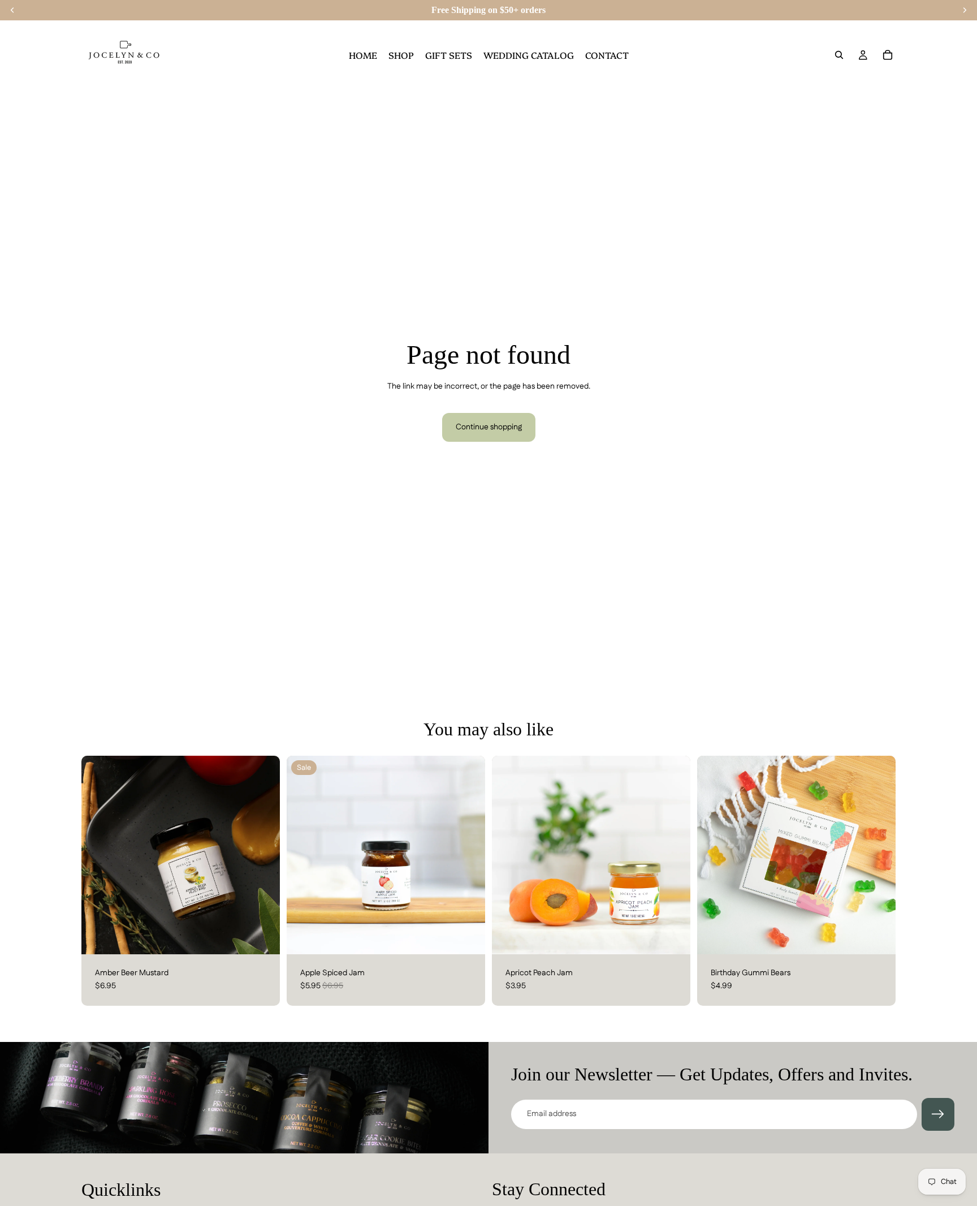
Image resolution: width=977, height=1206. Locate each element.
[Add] (262, 937)
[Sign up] (938, 1114)
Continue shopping (489, 427)
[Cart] (887, 54)
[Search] (839, 54)
